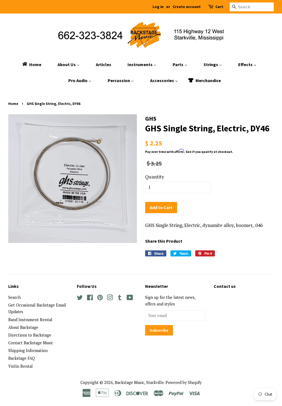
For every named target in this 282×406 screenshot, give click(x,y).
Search (14, 297)
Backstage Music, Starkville (139, 382)
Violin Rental (20, 366)
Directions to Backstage (29, 335)
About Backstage (23, 327)
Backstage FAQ (21, 358)
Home (13, 103)
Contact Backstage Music (30, 342)
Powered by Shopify (184, 382)
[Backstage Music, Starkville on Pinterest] (100, 298)
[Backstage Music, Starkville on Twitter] (80, 298)
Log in (158, 6)
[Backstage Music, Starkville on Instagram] (110, 298)
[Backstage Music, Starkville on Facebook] (90, 298)
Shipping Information (28, 350)
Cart (219, 6)
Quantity (154, 177)
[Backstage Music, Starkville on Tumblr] (120, 298)
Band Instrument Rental (30, 319)
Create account (187, 6)
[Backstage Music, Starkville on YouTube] (130, 298)
